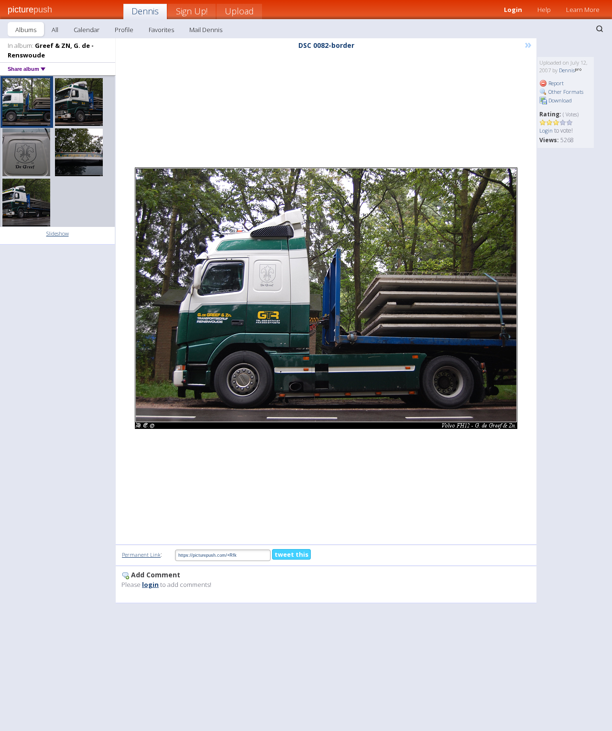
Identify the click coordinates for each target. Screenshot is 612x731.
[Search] (599, 28)
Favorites (161, 29)
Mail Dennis (205, 29)
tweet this (291, 554)
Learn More (583, 9)
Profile (124, 29)
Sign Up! (192, 11)
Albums (25, 29)
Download (559, 100)
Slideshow (57, 233)
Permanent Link (141, 554)
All (55, 29)
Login (513, 9)
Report (555, 83)
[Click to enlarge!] (326, 298)
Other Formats (565, 91)
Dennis (145, 11)
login (150, 584)
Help (544, 9)
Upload (239, 11)
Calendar (86, 29)
